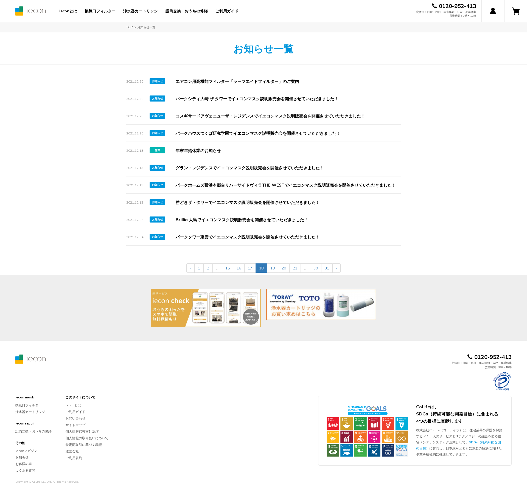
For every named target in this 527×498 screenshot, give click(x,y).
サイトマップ (75, 425)
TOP (129, 27)
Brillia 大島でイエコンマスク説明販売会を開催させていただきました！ (242, 219)
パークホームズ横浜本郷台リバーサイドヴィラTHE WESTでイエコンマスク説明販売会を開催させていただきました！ (286, 185)
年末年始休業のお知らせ (198, 150)
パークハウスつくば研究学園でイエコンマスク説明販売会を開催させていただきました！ (258, 133)
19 (272, 268)
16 (239, 268)
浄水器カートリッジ (140, 11)
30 (315, 268)
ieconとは (68, 11)
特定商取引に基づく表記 (84, 445)
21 (295, 268)
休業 (157, 150)
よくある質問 (25, 470)
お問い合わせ (75, 418)
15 (227, 268)
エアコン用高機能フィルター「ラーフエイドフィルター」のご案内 (237, 81)
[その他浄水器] (321, 304)
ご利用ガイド (227, 11)
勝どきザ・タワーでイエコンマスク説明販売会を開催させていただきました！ (248, 202)
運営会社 (72, 451)
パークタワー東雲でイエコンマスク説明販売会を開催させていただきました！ (248, 237)
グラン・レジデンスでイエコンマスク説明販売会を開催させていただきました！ (250, 167)
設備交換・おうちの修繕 (187, 11)
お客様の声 (23, 464)
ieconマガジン (26, 451)
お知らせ (157, 81)
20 (284, 268)
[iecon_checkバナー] (206, 308)
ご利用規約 (74, 458)
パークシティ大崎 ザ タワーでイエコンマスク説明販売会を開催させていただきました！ (257, 98)
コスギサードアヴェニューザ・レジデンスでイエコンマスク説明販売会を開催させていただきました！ (270, 116)
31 (327, 268)
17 (250, 268)
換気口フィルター (100, 11)
